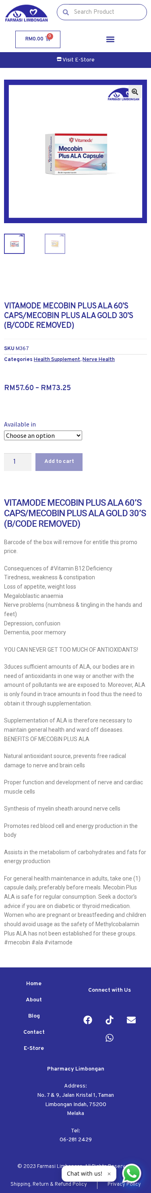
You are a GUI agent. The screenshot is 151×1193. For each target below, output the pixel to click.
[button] (110, 39)
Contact (34, 1032)
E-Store (34, 1048)
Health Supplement (57, 359)
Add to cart (59, 461)
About (34, 1000)
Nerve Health (99, 359)
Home (33, 983)
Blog (34, 1016)
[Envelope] (131, 1020)
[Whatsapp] (109, 1038)
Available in (20, 424)
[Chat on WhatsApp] (131, 1173)
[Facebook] (88, 1020)
